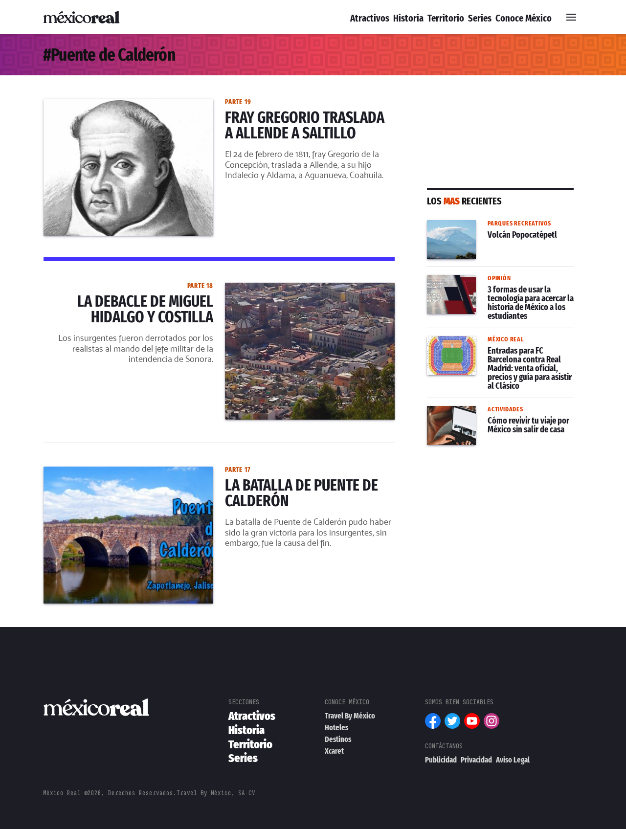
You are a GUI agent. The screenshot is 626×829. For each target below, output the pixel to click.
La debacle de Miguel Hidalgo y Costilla (117, 288)
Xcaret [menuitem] (334, 751)
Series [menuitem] (480, 18)
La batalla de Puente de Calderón (105, 472)
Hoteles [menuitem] (336, 727)
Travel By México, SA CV (216, 793)
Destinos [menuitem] (338, 739)
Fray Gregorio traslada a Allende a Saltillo (121, 105)
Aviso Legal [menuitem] (513, 759)
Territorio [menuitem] (445, 18)
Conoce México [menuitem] (523, 18)
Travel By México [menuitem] (350, 715)
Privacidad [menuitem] (476, 759)
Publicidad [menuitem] (441, 759)
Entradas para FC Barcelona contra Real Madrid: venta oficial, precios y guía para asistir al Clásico (493, 353)
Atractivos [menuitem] (369, 18)
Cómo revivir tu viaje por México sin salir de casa (494, 417)
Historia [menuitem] (408, 18)
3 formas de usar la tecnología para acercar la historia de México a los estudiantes (493, 292)
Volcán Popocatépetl (465, 226)
